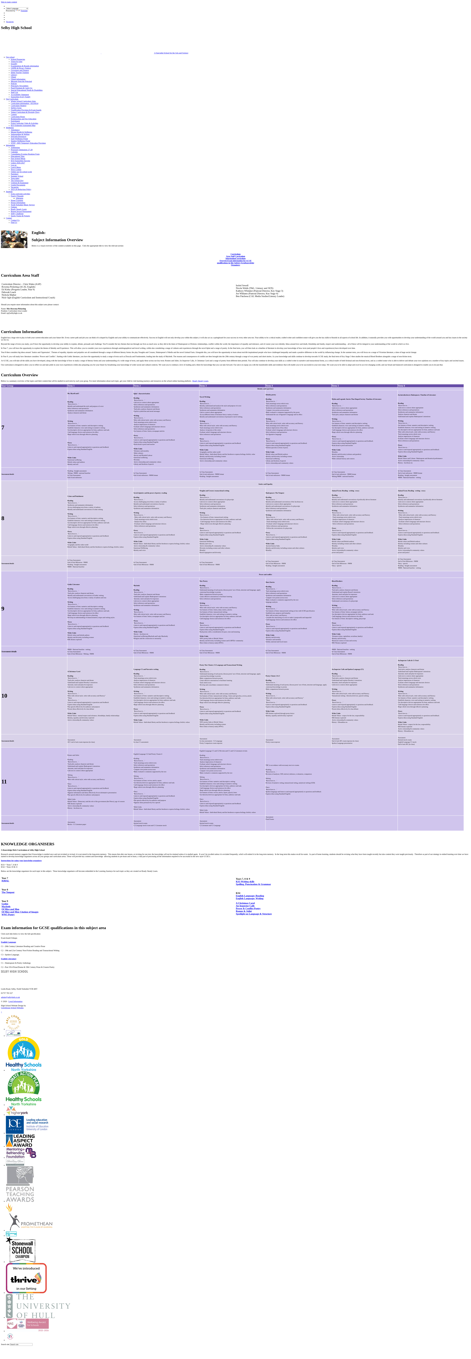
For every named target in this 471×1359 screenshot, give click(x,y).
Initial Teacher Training (20, 73)
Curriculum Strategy (18, 106)
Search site (5, 1344)
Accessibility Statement (20, 95)
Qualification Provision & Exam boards (26, 110)
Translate (24, 11)
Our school (10, 57)
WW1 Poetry (8, 914)
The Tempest (8, 892)
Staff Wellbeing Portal (19, 139)
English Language (8, 942)
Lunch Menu (16, 167)
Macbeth (6, 906)
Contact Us (15, 220)
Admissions (15, 147)
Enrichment (15, 121)
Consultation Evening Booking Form (25, 154)
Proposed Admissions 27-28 (22, 150)
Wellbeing (10, 128)
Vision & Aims (16, 62)
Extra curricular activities (20, 194)
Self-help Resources (18, 136)
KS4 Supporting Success (20, 161)
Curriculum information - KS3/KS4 (24, 103)
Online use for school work (21, 172)
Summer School (17, 176)
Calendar (14, 152)
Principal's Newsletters (19, 86)
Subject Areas (16, 108)
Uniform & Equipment (19, 183)
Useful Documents (18, 185)
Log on (13, 165)
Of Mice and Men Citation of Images (20, 912)
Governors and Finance (20, 70)
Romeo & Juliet (244, 911)
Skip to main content (9, 2)
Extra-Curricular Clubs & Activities (24, 123)
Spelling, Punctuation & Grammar (253, 884)
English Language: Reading (250, 895)
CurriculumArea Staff (233, 255)
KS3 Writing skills (245, 881)
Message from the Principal (21, 81)
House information (18, 203)
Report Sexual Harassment (21, 211)
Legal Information (15, 1001)
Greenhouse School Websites (12, 1008)
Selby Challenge (17, 214)
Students (9, 192)
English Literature (8, 959)
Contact (9, 218)
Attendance (15, 130)
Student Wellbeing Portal (20, 141)
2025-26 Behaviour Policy (21, 189)
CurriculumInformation (235, 257)
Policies (14, 84)
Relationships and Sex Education (23, 119)
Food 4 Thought (17, 196)
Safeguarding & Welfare (20, 134)
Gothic (5, 904)
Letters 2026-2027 (18, 163)
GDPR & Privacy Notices (21, 68)
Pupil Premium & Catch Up (21, 88)
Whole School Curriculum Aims (23, 101)
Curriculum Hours (18, 117)
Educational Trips (17, 156)
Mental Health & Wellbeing (21, 132)
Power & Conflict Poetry (248, 908)
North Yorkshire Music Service (23, 205)
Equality (14, 64)
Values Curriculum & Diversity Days (25, 112)
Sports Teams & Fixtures (20, 216)
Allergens (19, 198)
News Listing (16, 170)
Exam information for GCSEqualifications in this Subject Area (234, 262)
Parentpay (15, 174)
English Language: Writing (249, 898)
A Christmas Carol (245, 903)
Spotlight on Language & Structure (254, 914)
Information (10, 145)
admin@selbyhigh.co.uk (10, 997)
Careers (14, 114)
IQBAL (5, 881)
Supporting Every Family (20, 97)
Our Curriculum (12, 99)
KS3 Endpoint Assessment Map (23, 125)
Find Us (14, 222)
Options (14, 207)
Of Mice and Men (10, 909)
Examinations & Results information (25, 66)
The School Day (17, 181)
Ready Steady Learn (19, 209)
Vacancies (10, 22)
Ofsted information (18, 79)
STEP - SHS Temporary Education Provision (28, 143)
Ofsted (13, 77)
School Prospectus (18, 59)
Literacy (14, 75)
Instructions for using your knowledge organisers (21, 861)
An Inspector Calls (245, 905)
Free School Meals (18, 159)
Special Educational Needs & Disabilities (27, 90)
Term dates (15, 178)
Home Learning (17, 200)
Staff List (14, 92)
